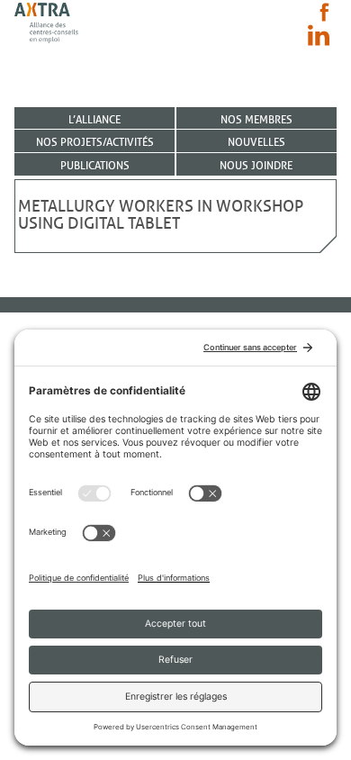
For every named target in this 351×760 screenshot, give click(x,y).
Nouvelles (256, 142)
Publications (95, 165)
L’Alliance (94, 119)
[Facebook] (324, 12)
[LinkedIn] (318, 35)
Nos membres (256, 119)
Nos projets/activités (95, 142)
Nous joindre (256, 165)
